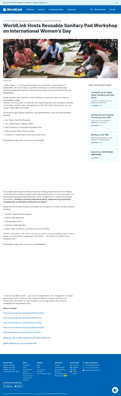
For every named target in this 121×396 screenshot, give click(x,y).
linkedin (75, 373)
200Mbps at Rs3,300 (9, 365)
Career (25, 367)
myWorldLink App (59, 367)
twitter (74, 369)
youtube (75, 371)
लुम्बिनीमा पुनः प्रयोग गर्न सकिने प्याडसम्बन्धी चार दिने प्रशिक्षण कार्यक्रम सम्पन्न (27, 338)
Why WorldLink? (27, 369)
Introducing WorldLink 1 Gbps (11, 371)
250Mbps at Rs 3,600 (9, 367)
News (9, 21)
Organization (71, 9)
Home (5, 21)
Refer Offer (58, 371)
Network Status (59, 376)
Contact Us (26, 380)
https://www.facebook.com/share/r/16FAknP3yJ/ (22, 318)
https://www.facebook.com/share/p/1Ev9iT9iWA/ (22, 323)
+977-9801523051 (90, 365)
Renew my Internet (60, 369)
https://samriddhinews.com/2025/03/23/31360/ (22, 332)
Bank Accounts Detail (60, 373)
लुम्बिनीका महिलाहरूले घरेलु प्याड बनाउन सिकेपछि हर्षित (19, 343)
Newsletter (40, 371)
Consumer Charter (28, 376)
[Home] (12, 9)
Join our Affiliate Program (44, 373)
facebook (75, 365)
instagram (75, 367)
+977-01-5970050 (90, 367)
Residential (30, 9)
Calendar (25, 371)
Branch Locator (27, 373)
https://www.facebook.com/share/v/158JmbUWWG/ (23, 313)
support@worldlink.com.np (92, 370)
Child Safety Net (27, 378)
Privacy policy (62, 393)
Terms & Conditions (52, 393)
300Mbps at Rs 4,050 (9, 369)
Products (57, 365)
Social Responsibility (56, 9)
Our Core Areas (41, 369)
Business (41, 9)
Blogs (38, 365)
